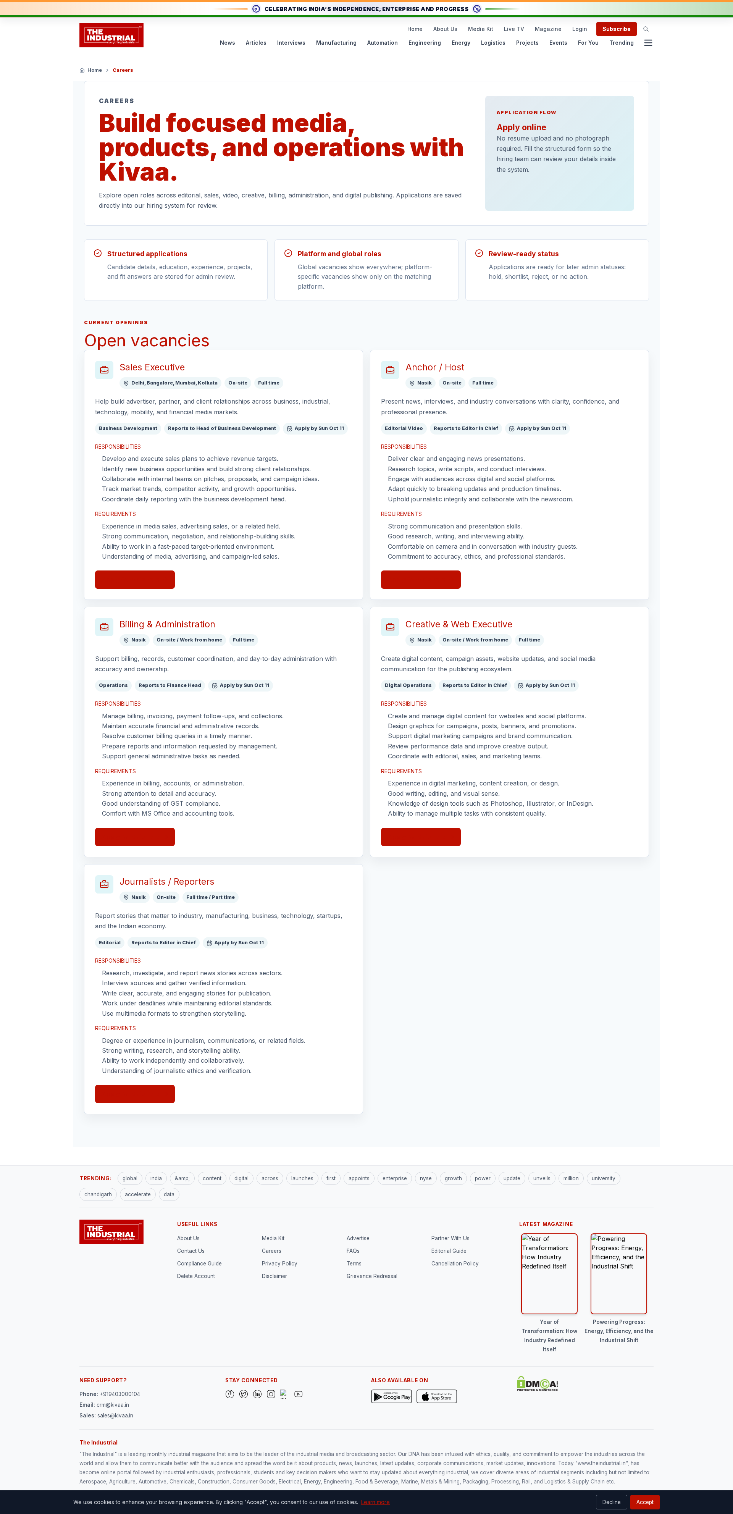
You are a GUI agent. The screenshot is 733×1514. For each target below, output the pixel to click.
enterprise (395, 1178)
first (331, 1178)
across (270, 1178)
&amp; (182, 1178)
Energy (461, 42)
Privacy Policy (279, 1263)
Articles (256, 42)
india (156, 1178)
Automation (382, 42)
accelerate (138, 1194)
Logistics (493, 42)
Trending (621, 42)
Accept (645, 1502)
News (227, 42)
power (483, 1178)
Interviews (291, 42)
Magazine (548, 29)
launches (302, 1178)
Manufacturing (336, 42)
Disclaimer (274, 1276)
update (512, 1178)
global (130, 1178)
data (169, 1194)
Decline (611, 1502)
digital (241, 1178)
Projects (527, 42)
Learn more (375, 1502)
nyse (426, 1178)
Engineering (424, 42)
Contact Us (191, 1251)
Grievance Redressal (372, 1276)
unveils (542, 1178)
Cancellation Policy (455, 1263)
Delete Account (196, 1276)
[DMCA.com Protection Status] (537, 1383)
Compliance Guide (199, 1263)
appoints (359, 1178)
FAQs (353, 1251)
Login (579, 29)
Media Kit (480, 29)
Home (415, 29)
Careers (271, 1251)
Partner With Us (450, 1238)
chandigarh (98, 1194)
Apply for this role (130, 579)
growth (453, 1178)
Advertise (358, 1238)
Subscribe (616, 29)
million (571, 1178)
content (212, 1178)
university (603, 1178)
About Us (445, 29)
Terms (354, 1263)
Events (558, 42)
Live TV (514, 29)
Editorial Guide (449, 1251)
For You (588, 42)
